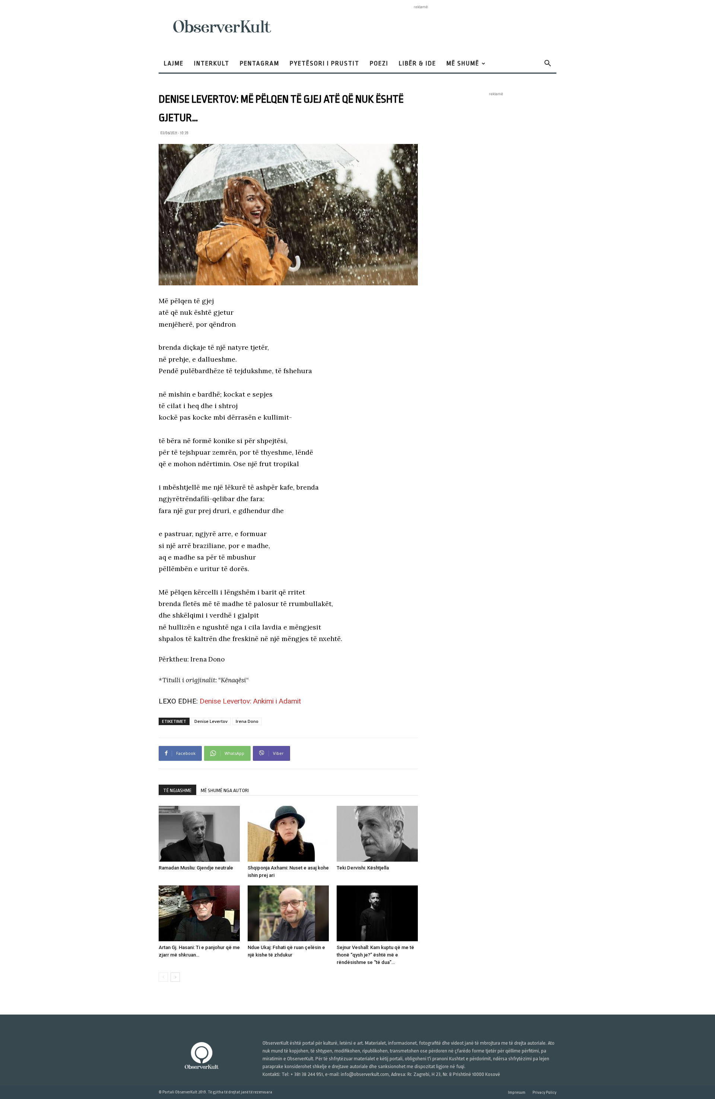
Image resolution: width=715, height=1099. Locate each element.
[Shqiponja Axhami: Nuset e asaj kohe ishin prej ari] (288, 834)
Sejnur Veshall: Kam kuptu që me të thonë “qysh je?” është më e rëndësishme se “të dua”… (375, 955)
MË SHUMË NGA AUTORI (225, 790)
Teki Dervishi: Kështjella (363, 868)
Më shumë (463, 63)
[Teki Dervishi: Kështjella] (377, 834)
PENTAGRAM (259, 63)
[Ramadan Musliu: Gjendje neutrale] (199, 834)
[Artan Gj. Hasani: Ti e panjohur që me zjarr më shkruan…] (199, 913)
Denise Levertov (211, 721)
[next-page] (175, 977)
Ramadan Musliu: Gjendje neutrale (196, 868)
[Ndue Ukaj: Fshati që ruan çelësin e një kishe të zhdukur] (288, 913)
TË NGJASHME (177, 790)
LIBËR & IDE (417, 63)
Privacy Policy (544, 1092)
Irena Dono (247, 721)
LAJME (174, 63)
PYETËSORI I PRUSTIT (324, 63)
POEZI (379, 63)
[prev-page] (163, 977)
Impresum (516, 1092)
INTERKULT (211, 63)
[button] (547, 64)
